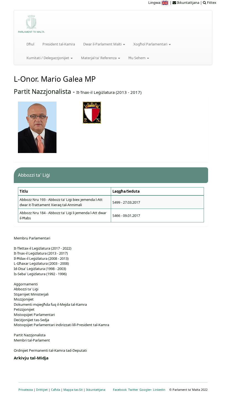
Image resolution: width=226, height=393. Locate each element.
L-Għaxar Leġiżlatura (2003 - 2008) (41, 263)
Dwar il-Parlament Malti (102, 44)
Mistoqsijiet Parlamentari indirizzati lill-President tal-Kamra (61, 324)
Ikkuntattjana (95, 389)
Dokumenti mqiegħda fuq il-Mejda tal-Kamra (50, 304)
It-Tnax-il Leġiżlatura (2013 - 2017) (108, 92)
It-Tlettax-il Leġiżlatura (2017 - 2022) (42, 248)
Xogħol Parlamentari (150, 44)
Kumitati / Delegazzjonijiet (48, 57)
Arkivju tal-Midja (31, 358)
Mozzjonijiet (24, 299)
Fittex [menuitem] (211, 2)
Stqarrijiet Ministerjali (31, 294)
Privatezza (25, 389)
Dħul (30, 44)
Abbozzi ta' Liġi (26, 288)
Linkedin (159, 389)
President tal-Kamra (58, 44)
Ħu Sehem (137, 57)
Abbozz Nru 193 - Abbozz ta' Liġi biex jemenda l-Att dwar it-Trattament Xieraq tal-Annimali (61, 202)
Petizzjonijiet (24, 309)
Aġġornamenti (26, 284)
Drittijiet (42, 389)
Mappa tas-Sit (73, 389)
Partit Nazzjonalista (42, 91)
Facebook (120, 389)
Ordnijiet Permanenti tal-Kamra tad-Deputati (50, 350)
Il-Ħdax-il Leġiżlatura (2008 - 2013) (41, 258)
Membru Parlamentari (32, 238)
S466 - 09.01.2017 (126, 215)
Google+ (145, 389)
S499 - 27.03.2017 (126, 202)
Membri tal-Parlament (32, 340)
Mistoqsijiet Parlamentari (34, 314)
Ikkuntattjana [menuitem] (187, 2)
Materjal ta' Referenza (99, 57)
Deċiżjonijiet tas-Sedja (31, 319)
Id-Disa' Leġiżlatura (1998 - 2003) (40, 268)
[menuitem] (165, 2)
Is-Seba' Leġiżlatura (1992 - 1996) (40, 273)
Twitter (133, 389)
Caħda (55, 389)
